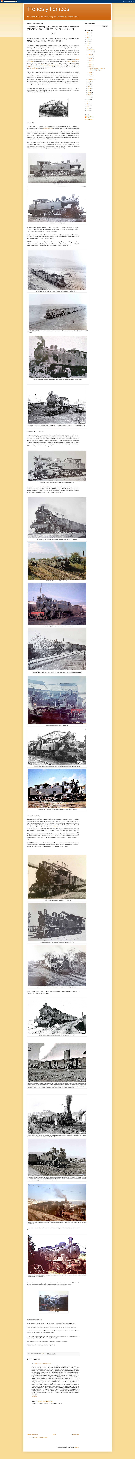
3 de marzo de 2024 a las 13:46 (45, 1401)
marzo (89, 92)
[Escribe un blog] (50, 1354)
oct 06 (91, 75)
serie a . (55, 826)
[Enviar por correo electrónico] (48, 1354)
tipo (48, 128)
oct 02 (91, 77)
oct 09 (91, 72)
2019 (88, 48)
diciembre (90, 49)
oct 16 (91, 64)
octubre (90, 54)
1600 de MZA (34, 68)
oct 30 (91, 56)
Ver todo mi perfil (89, 119)
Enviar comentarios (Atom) (40, 1437)
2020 (88, 45)
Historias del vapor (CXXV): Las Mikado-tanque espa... (97, 69)
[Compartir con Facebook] (53, 1354)
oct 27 (91, 58)
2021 (88, 43)
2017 (88, 101)
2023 (88, 39)
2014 (88, 108)
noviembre (90, 52)
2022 (88, 41)
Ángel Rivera (90, 117)
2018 (88, 99)
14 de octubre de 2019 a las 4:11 (43, 1363)
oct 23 (91, 60)
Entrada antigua (75, 1434)
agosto (90, 82)
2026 (88, 33)
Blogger (76, 1447)
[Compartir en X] (51, 1354)
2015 (88, 106)
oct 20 (91, 62)
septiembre (91, 79)
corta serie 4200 (72, 61)
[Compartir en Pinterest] (55, 1354)
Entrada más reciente (33, 1434)
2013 (88, 110)
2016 (88, 104)
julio (89, 84)
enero (89, 97)
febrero (90, 94)
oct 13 (91, 66)
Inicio (54, 1434)
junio (89, 86)
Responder (34, 1396)
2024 (88, 37)
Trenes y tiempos (48, 9)
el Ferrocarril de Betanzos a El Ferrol (50, 65)
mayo (89, 88)
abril (89, 90)
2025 (88, 35)
